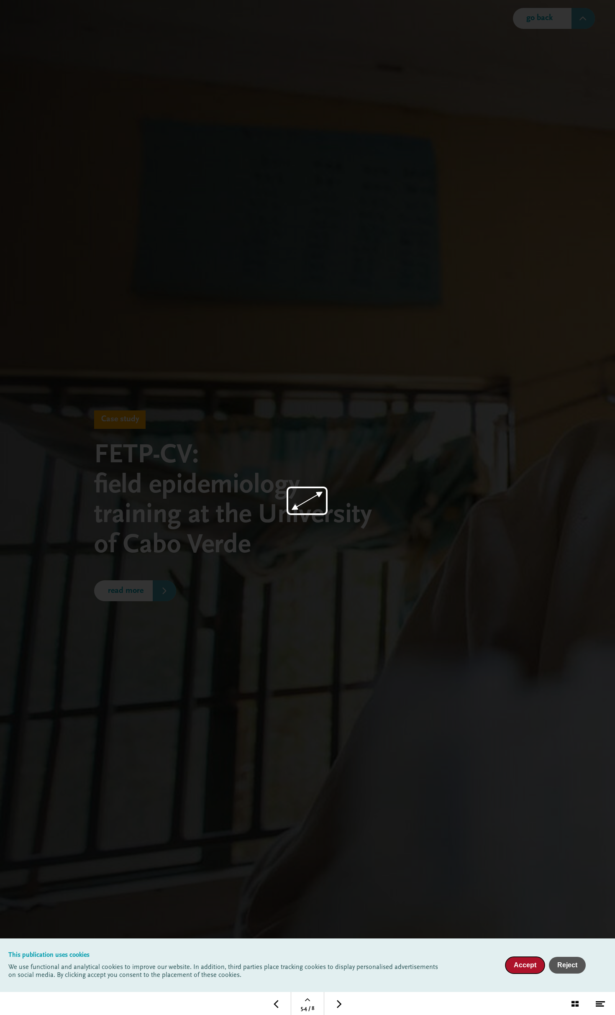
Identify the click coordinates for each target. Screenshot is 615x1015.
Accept (525, 965)
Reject (567, 965)
